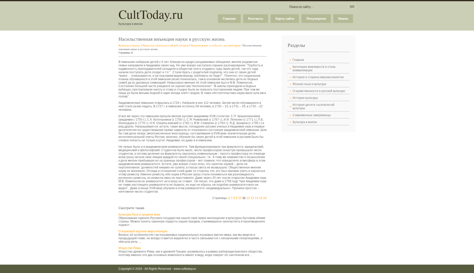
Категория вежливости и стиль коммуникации (314, 68)
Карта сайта (285, 18)
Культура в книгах (129, 45)
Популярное (316, 18)
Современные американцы (312, 115)
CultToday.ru (150, 14)
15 (260, 198)
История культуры (305, 98)
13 (252, 198)
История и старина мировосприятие (318, 77)
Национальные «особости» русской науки (215, 45)
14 (256, 198)
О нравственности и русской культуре (319, 91)
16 (265, 198)
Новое (343, 18)
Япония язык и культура (309, 84)
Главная (229, 18)
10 (240, 198)
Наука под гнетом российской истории (165, 45)
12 (248, 198)
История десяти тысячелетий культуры (314, 106)
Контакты (255, 18)
